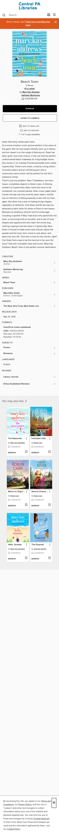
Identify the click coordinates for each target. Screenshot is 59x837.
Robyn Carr (38, 443)
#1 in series (29, 89)
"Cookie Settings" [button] (41, 818)
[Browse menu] (54, 15)
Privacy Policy (25, 804)
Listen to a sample (29, 118)
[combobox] (23, 15)
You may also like (13, 401)
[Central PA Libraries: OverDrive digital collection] (29, 5)
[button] (30, 108)
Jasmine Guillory (40, 549)
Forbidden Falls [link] (38, 438)
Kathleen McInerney (31, 95)
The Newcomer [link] (15, 438)
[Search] (4, 15)
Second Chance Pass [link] (39, 491)
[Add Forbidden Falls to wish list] (49, 452)
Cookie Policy (13, 829)
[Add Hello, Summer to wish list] (26, 558)
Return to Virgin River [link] (16, 491)
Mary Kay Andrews (31, 92)
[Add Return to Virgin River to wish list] (26, 505)
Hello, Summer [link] (15, 544)
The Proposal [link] (37, 544)
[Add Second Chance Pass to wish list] (49, 505)
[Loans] (48, 15)
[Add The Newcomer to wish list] (26, 452)
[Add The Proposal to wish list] (49, 558)
